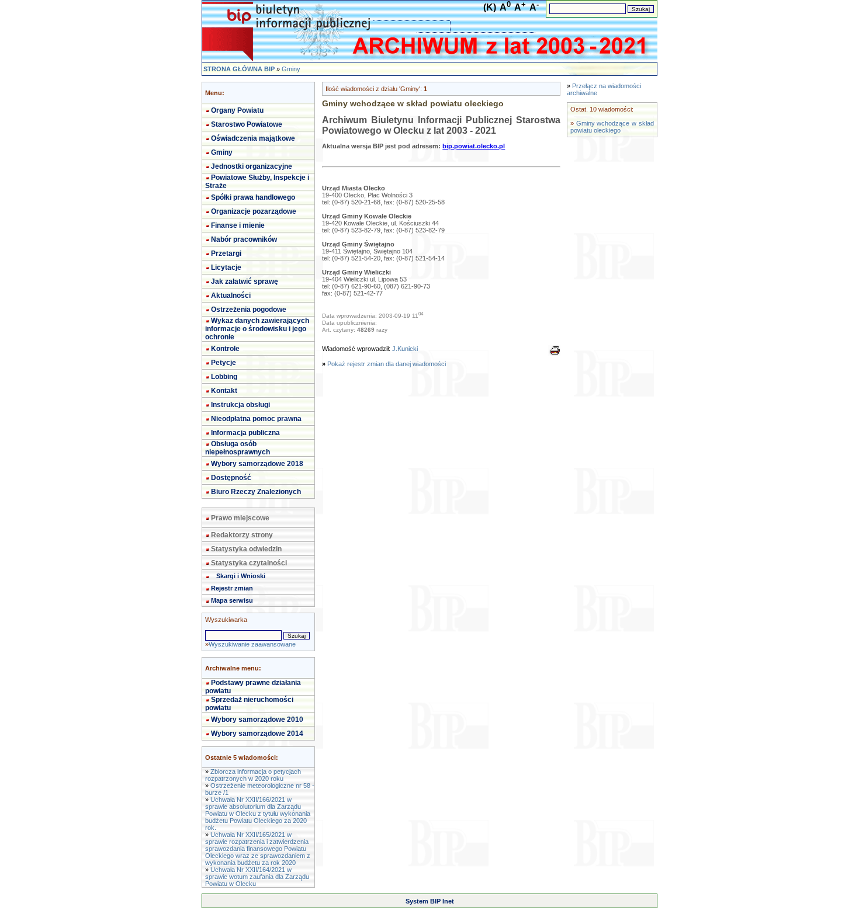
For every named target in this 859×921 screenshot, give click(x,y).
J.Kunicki (405, 348)
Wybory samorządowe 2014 (257, 733)
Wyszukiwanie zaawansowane (252, 644)
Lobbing (224, 377)
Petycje (223, 363)
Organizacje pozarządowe (253, 211)
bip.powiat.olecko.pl (473, 146)
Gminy (291, 68)
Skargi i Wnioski (240, 575)
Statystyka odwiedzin (246, 549)
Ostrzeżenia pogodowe (248, 309)
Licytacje (226, 267)
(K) (489, 7)
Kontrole (225, 349)
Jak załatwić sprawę (244, 281)
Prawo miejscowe (240, 518)
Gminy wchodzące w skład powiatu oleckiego (612, 127)
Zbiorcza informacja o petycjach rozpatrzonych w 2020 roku (253, 775)
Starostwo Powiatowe (246, 124)
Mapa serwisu (232, 600)
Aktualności (231, 295)
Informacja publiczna (245, 433)
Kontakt (224, 391)
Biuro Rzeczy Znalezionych (256, 492)
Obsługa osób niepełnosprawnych (237, 448)
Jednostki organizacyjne (251, 166)
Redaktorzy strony (242, 535)
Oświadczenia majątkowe (253, 138)
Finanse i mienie (238, 225)
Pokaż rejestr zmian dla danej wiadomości (386, 363)
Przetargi (226, 253)
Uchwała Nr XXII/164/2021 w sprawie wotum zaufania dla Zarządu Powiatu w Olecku (257, 876)
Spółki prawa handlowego (253, 197)
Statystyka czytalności (249, 563)
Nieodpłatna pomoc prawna (256, 419)
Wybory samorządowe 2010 (257, 719)
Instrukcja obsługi (240, 405)
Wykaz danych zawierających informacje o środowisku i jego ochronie (257, 329)
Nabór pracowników (244, 239)
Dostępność (231, 478)
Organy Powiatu (237, 110)
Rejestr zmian (232, 588)
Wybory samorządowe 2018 (257, 464)
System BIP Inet (430, 901)
